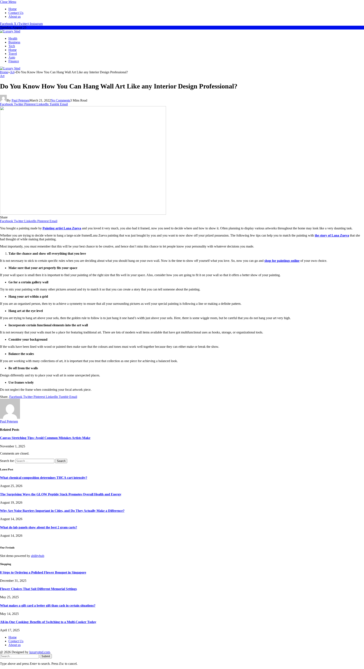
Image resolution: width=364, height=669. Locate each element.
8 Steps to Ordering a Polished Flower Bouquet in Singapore (43, 572)
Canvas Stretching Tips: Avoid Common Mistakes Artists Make (45, 438)
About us (14, 16)
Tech (11, 46)
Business (14, 42)
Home (12, 9)
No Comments (60, 100)
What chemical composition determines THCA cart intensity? (43, 477)
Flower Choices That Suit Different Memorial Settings (38, 589)
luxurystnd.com (39, 652)
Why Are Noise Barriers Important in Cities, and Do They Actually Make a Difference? (62, 510)
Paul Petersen (20, 100)
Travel (12, 53)
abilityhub (37, 556)
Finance (13, 61)
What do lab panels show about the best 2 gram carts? (38, 527)
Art (2, 76)
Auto (11, 57)
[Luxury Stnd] (10, 31)
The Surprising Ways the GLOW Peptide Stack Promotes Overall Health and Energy (60, 494)
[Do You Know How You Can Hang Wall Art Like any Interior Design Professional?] (83, 213)
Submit (45, 656)
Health (12, 38)
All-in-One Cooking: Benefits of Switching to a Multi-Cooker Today (48, 622)
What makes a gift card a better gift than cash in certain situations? (47, 605)
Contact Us (15, 13)
